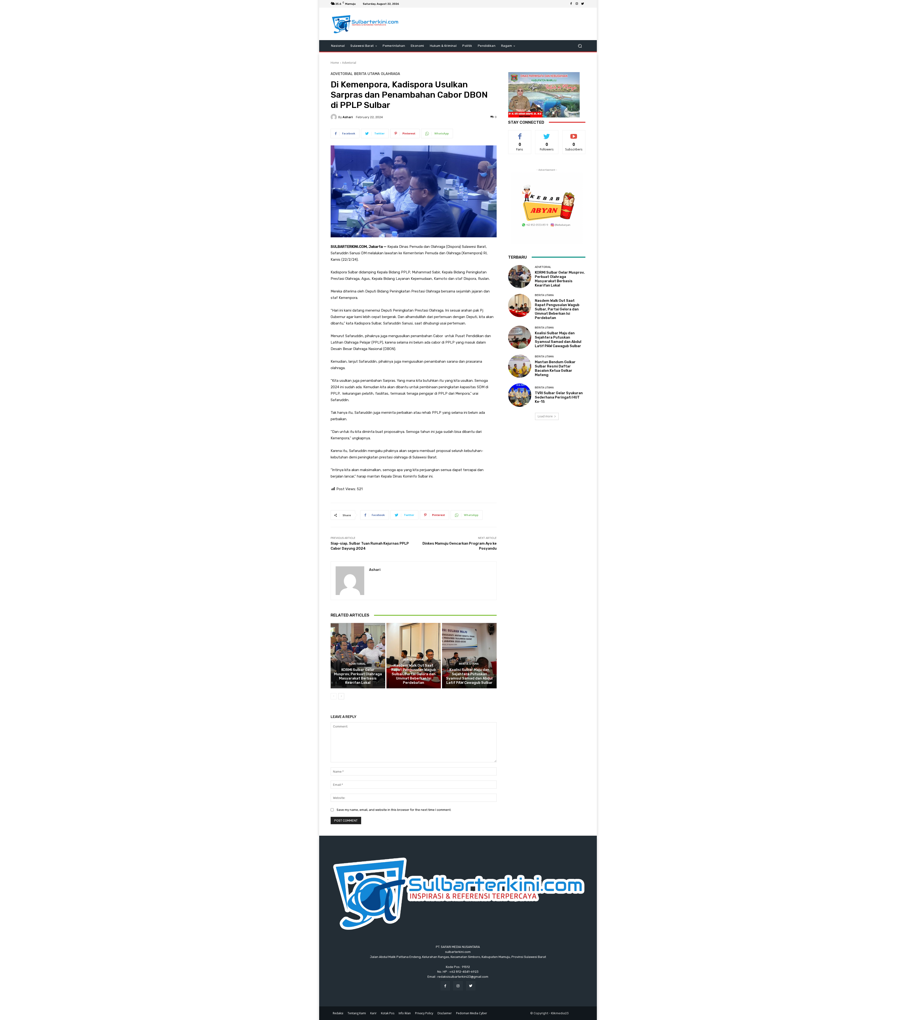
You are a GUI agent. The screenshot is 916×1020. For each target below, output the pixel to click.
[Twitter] (582, 4)
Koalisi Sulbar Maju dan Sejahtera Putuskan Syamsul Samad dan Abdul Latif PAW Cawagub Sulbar (469, 676)
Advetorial (349, 63)
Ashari (348, 117)
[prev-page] (334, 696)
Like (520, 134)
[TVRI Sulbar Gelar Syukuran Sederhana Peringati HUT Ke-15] (519, 395)
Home (335, 63)
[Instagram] (577, 4)
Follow (546, 134)
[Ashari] (334, 117)
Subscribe (574, 134)
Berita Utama (367, 74)
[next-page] (341, 696)
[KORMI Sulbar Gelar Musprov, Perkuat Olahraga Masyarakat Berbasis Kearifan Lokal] (358, 655)
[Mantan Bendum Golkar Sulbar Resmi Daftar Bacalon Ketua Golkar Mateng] (519, 366)
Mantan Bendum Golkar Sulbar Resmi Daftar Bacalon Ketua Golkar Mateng (555, 368)
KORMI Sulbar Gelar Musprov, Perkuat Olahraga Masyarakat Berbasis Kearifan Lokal (358, 676)
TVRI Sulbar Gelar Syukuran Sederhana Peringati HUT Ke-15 (559, 397)
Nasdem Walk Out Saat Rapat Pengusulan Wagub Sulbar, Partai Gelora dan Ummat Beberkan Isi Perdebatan (413, 674)
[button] (579, 45)
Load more (545, 416)
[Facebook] (571, 4)
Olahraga (390, 74)
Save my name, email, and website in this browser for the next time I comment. (394, 810)
